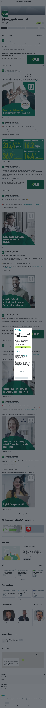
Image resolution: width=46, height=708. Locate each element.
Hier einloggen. (17, 351)
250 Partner (25, 355)
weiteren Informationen (21, 365)
